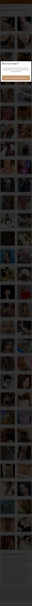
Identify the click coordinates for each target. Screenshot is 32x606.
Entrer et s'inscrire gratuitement (16, 78)
